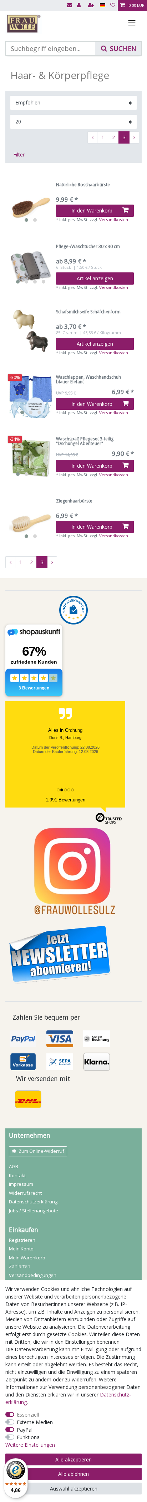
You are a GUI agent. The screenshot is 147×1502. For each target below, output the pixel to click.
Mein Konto (21, 1248)
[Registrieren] (92, 5)
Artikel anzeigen (95, 278)
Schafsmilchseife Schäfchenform (88, 312)
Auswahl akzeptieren (73, 1488)
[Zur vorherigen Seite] (92, 137)
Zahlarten (19, 1266)
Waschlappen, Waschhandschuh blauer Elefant (88, 380)
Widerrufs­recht (25, 1193)
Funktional (29, 1437)
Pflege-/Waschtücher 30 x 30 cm (88, 246)
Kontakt (17, 1175)
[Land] (102, 5)
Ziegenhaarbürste (74, 501)
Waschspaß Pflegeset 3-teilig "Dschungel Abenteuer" (84, 441)
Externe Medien (35, 1422)
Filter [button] (19, 154)
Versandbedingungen (32, 1275)
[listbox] (30, 203)
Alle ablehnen (73, 1473)
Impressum (21, 1184)
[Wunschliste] (113, 5)
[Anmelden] (80, 5)
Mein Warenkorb (27, 1257)
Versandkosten (113, 219)
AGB (13, 1166)
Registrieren (22, 1240)
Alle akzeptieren (73, 1459)
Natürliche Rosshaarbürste (83, 185)
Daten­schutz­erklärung (33, 1201)
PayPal (24, 1429)
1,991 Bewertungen (65, 800)
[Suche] (118, 48)
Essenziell (28, 1414)
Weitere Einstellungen (30, 1444)
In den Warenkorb (91, 210)
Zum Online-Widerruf (41, 1151)
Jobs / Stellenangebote (33, 1210)
